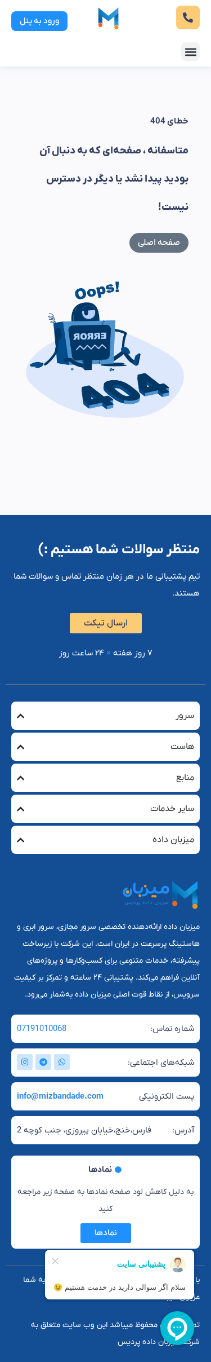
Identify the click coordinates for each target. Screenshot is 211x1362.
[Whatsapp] (62, 1062)
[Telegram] (43, 1062)
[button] (190, 51)
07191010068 (41, 1028)
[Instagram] (25, 1062)
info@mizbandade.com (60, 1096)
